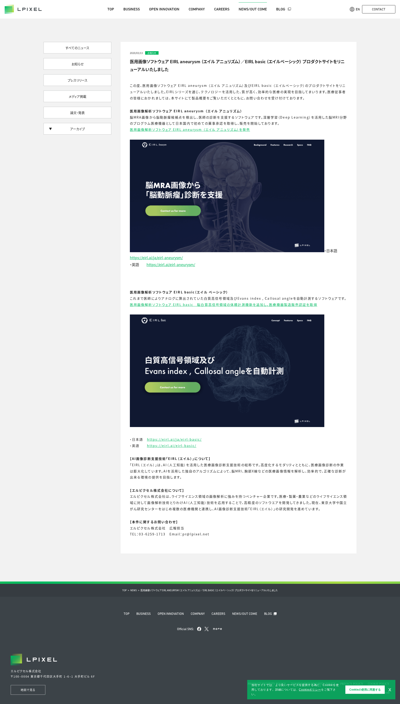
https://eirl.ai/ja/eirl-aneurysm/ (156, 257)
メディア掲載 (77, 96)
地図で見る (28, 690)
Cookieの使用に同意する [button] (365, 689)
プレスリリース (78, 80)
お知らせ (78, 64)
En (358, 9)
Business (131, 9)
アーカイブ (77, 128)
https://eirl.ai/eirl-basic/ (172, 445)
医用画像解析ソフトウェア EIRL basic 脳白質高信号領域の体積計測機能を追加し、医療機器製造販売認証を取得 (223, 304)
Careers (221, 9)
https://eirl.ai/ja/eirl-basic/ (174, 439)
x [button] (389, 689)
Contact (378, 9)
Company (197, 9)
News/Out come (253, 9)
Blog (281, 9)
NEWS (133, 590)
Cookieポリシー (310, 689)
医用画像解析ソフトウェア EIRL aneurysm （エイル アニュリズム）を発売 (190, 129)
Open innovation (164, 9)
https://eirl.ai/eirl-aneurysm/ (171, 264)
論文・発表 (77, 112)
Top (110, 9)
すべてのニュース (77, 47)
